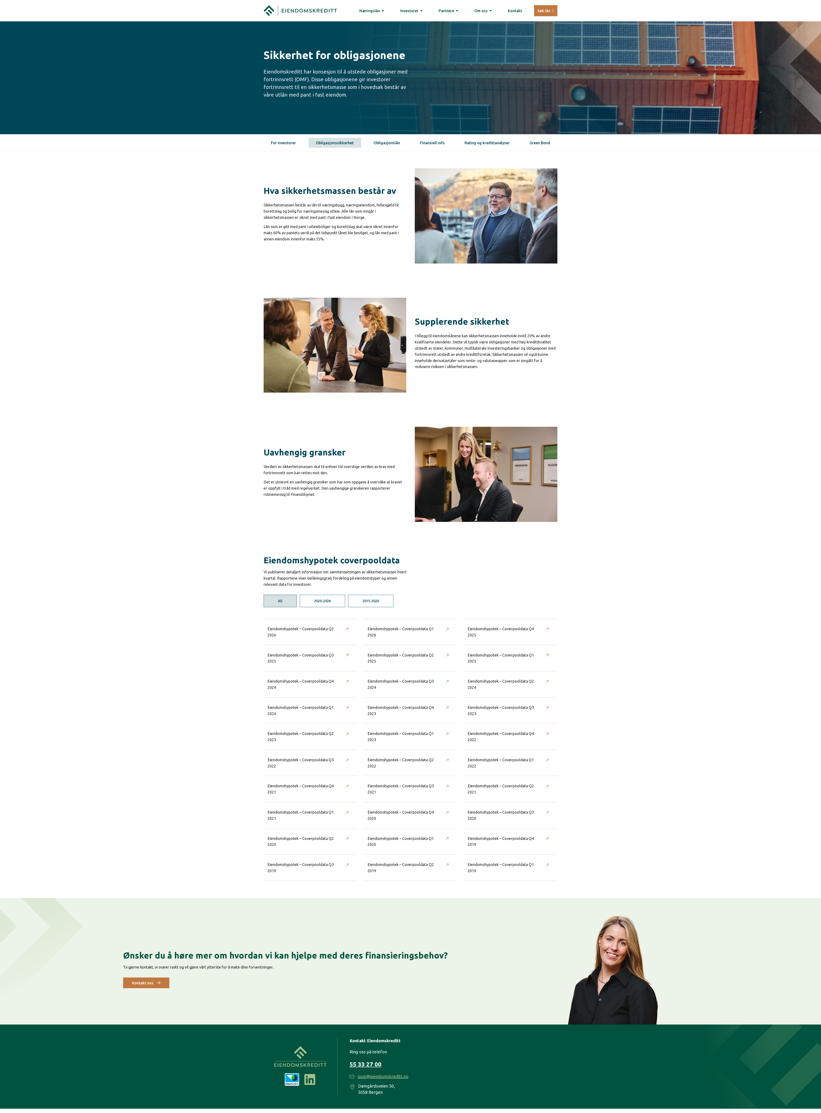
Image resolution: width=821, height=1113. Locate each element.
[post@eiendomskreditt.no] (352, 1076)
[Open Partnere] (457, 11)
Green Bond (540, 143)
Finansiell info (432, 143)
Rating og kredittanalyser (487, 143)
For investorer (283, 143)
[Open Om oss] (491, 11)
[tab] (280, 601)
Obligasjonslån (387, 143)
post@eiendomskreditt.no (382, 1076)
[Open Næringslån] (383, 11)
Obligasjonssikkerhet (335, 143)
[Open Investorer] (421, 11)
